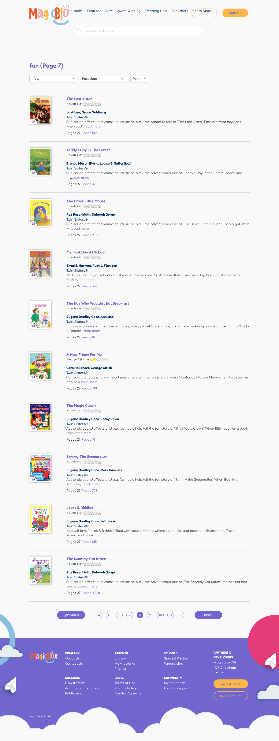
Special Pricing (176, 658)
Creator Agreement (130, 693)
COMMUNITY (173, 678)
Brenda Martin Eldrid (82, 163)
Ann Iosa (106, 316)
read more (92, 126)
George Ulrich (101, 368)
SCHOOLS (170, 653)
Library (135, 13)
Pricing (120, 669)
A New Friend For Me (84, 354)
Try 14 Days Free (230, 696)
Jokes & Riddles (79, 507)
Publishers (73, 693)
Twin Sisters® (77, 117)
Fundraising (173, 663)
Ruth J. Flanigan (104, 265)
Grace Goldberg (94, 112)
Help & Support (176, 688)
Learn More (175, 13)
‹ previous (71, 615)
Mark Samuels (111, 470)
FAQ (153, 13)
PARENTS (121, 653)
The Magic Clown (81, 405)
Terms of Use (125, 683)
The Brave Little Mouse (86, 201)
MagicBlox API (225, 662)
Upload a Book (231, 684)
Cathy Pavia (109, 419)
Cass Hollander (77, 368)
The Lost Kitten (79, 99)
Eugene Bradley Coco (82, 316)
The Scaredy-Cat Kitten (86, 559)
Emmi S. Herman (78, 265)
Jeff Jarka (108, 521)
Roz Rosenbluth (78, 214)
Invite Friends (174, 683)
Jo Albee (73, 112)
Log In (204, 13)
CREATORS (72, 678)
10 (160, 615)
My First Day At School (86, 252)
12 (180, 615)
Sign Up (235, 13)
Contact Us (74, 663)
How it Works (125, 663)
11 (170, 615)
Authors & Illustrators (82, 688)
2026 (48, 716)
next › (208, 615)
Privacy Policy (126, 688)
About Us (72, 658)
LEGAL (119, 678)
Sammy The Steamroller (86, 456)
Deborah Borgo (103, 214)
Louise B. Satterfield (115, 163)
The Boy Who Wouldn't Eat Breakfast (97, 303)
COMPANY (72, 653)
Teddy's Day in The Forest (88, 150)
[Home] (52, 15)
